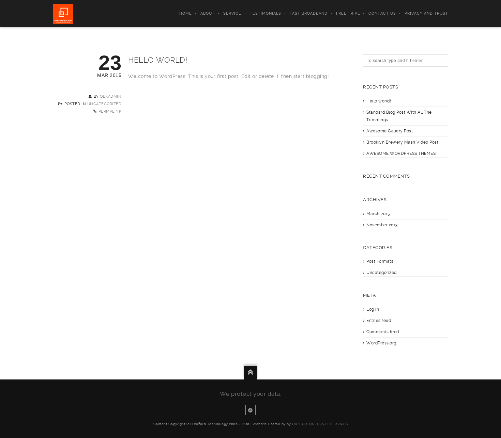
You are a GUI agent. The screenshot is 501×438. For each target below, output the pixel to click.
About (207, 13)
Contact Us (382, 13)
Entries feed (378, 320)
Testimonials (265, 13)
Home (185, 13)
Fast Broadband (309, 13)
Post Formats (379, 261)
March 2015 (378, 213)
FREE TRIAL (348, 13)
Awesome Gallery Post (389, 131)
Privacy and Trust (426, 13)
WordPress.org (381, 343)
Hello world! (378, 101)
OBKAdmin (110, 96)
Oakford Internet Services (320, 424)
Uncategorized (104, 104)
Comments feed (382, 331)
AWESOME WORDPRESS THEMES (401, 153)
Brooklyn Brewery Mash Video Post (402, 142)
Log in (372, 309)
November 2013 (382, 225)
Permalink (110, 111)
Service (232, 13)
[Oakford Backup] (63, 13)
